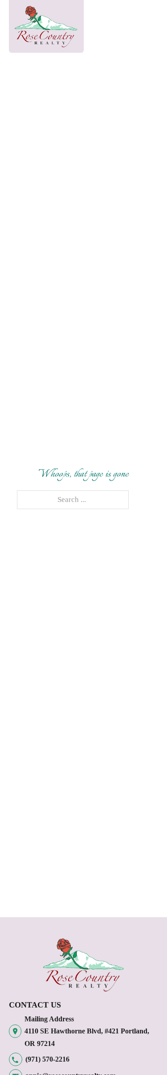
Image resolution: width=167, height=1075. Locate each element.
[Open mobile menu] (102, 28)
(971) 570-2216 (47, 1059)
